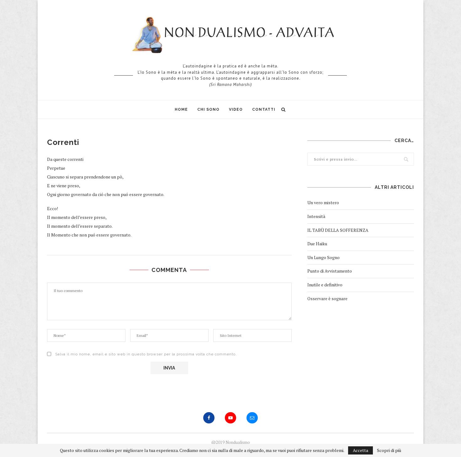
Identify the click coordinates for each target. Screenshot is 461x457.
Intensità (316, 216)
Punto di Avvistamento (329, 271)
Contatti (263, 109)
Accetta (360, 450)
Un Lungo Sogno (323, 257)
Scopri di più (389, 450)
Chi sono (208, 109)
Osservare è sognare (327, 298)
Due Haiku (317, 244)
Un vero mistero (323, 202)
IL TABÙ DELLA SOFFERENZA (337, 230)
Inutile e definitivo (324, 285)
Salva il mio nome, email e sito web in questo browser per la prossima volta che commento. (146, 354)
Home (181, 109)
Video (236, 109)
